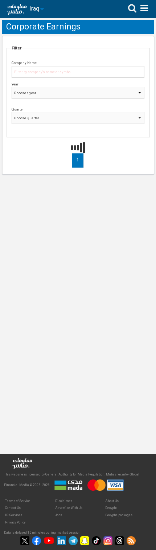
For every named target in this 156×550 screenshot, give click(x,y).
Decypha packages (118, 515)
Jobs (58, 515)
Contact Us (13, 508)
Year (15, 84)
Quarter (18, 109)
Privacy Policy (15, 522)
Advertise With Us (68, 508)
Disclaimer (63, 501)
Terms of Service (17, 501)
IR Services (13, 515)
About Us (112, 501)
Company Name (24, 63)
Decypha (111, 508)
